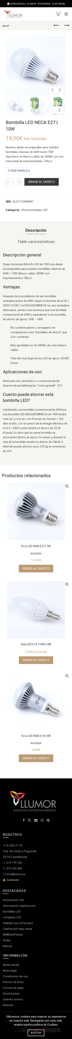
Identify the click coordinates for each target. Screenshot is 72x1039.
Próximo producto (66, 25)
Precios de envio (13, 982)
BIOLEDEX (36, 553)
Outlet (6, 940)
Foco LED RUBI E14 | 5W (36, 735)
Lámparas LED (12, 917)
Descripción (36, 230)
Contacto (12, 880)
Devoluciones (11, 993)
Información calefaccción (19, 906)
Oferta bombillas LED (34, 210)
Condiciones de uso (15, 976)
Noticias (8, 1005)
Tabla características (36, 241)
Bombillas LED (12, 911)
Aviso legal (10, 970)
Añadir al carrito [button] (36, 568)
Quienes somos (13, 999)
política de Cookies (46, 1024)
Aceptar (36, 1033)
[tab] (36, 230)
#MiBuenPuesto (13, 934)
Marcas (7, 946)
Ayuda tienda (11, 965)
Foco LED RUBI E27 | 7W (36, 546)
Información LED (13, 900)
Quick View (67, 486)
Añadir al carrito (41, 181)
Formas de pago (13, 988)
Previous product (56, 25)
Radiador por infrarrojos (18, 923)
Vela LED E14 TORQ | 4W (36, 644)
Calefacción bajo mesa (17, 929)
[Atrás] (6, 25)
